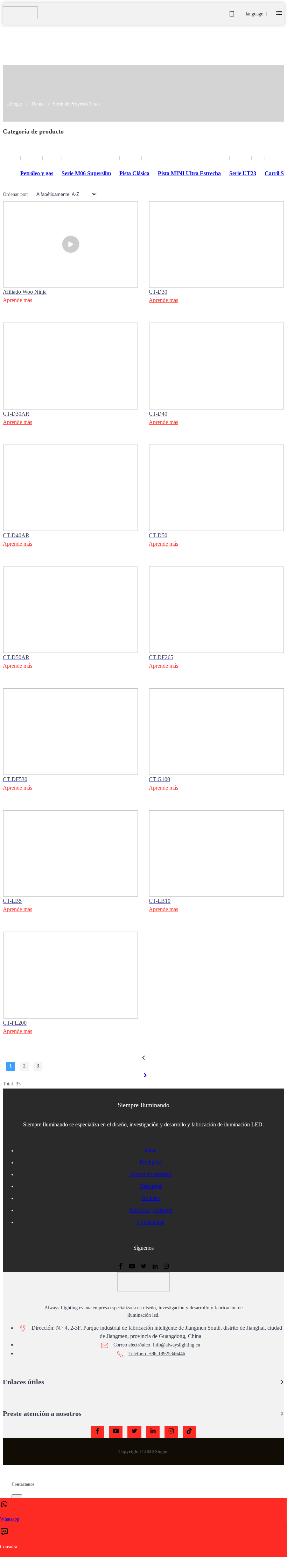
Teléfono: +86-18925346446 (156, 1353)
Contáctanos (150, 1222)
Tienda (37, 104)
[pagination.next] (145, 1075)
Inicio (150, 1150)
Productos (151, 1162)
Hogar (16, 104)
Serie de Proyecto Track (77, 104)
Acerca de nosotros (151, 1174)
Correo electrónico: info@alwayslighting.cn (156, 1345)
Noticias (150, 1198)
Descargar (150, 1186)
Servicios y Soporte (150, 1210)
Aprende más (163, 300)
